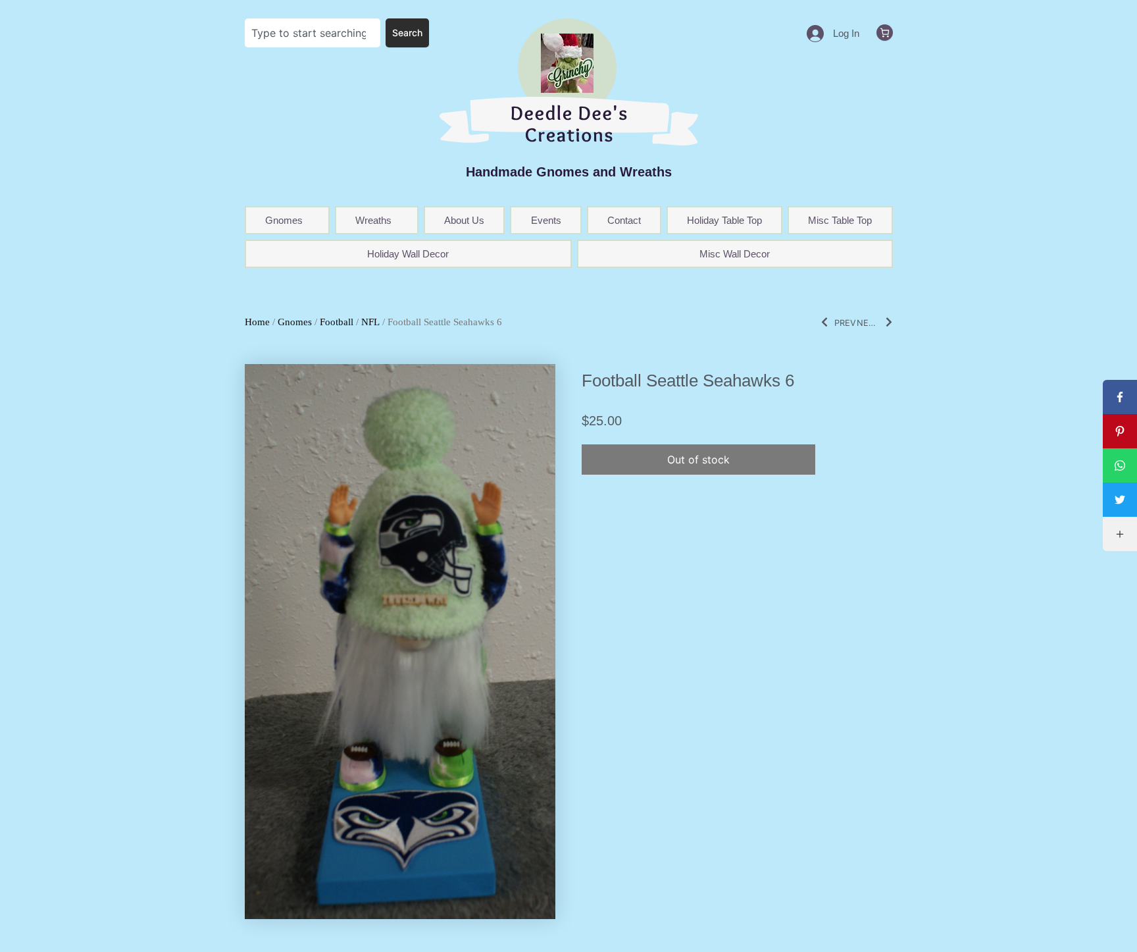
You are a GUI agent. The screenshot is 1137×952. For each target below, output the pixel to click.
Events (546, 220)
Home (257, 322)
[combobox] (313, 32)
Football (336, 322)
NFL (370, 322)
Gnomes (295, 322)
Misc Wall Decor (734, 253)
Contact (624, 220)
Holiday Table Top (724, 220)
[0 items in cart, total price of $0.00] (884, 32)
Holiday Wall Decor (408, 253)
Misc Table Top (840, 220)
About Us (464, 220)
